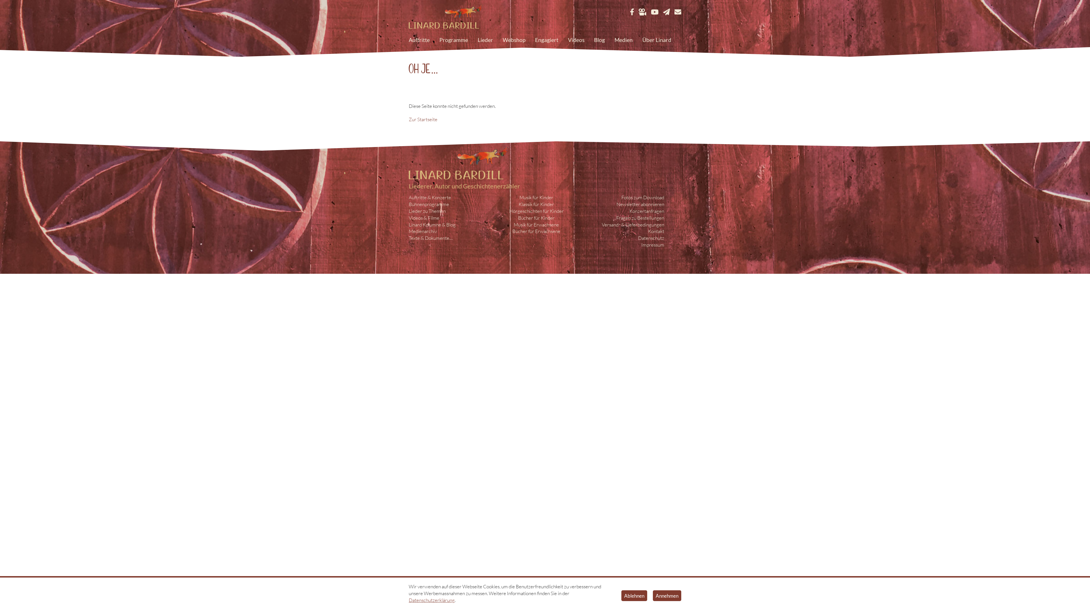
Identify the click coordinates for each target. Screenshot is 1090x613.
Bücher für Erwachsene (536, 231)
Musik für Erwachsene (536, 225)
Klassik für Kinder (536, 204)
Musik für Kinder (536, 197)
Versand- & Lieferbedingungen (633, 225)
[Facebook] (632, 12)
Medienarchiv (423, 231)
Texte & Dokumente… (431, 238)
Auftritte (419, 40)
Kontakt (656, 231)
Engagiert (546, 40)
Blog (599, 40)
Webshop (514, 40)
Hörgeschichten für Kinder (536, 211)
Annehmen (667, 596)
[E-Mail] (677, 12)
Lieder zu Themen (427, 211)
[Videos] (642, 12)
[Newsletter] (666, 12)
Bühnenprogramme (429, 204)
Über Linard (656, 40)
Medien (624, 40)
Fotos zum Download (642, 197)
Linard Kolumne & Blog (432, 225)
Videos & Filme (424, 218)
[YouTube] (655, 12)
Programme (453, 40)
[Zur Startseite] (446, 17)
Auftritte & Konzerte (430, 197)
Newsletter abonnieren (640, 204)
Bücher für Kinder (536, 218)
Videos (576, 40)
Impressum (652, 245)
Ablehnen (634, 596)
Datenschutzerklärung (432, 600)
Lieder (485, 40)
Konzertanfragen (646, 211)
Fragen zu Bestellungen (640, 218)
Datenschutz (651, 238)
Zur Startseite (423, 119)
